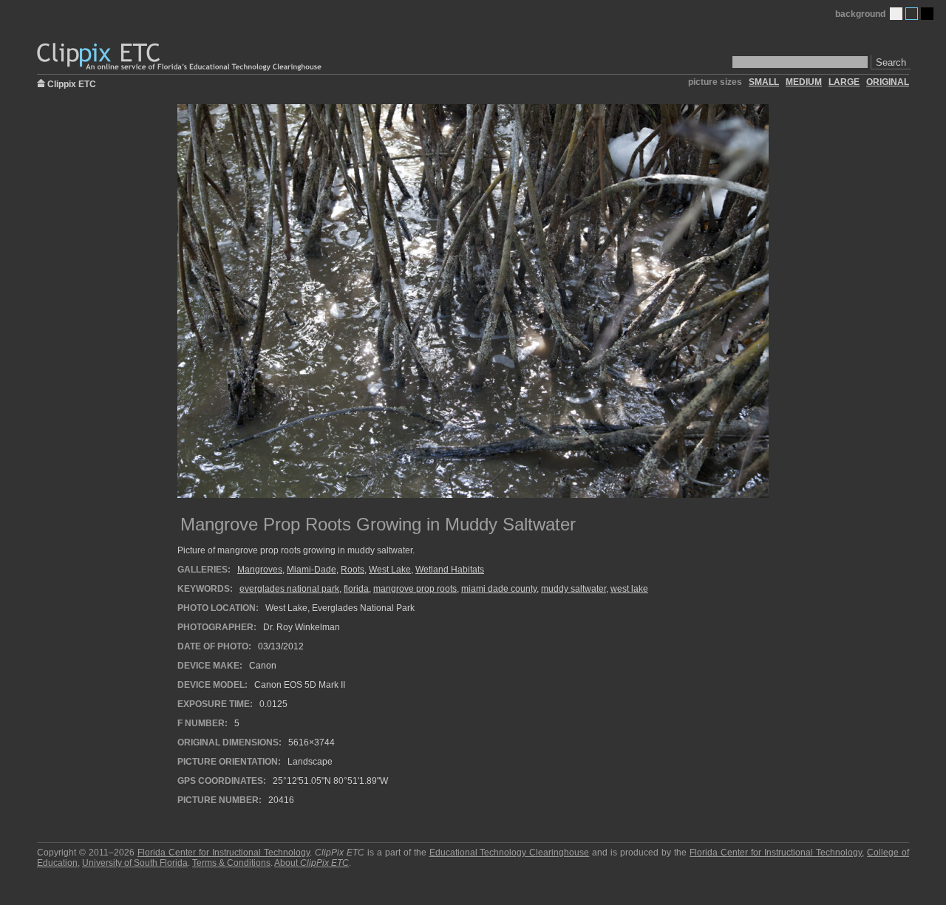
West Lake (390, 569)
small (764, 82)
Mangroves (259, 569)
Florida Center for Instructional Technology (223, 852)
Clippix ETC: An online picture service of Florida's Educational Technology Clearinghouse (180, 57)
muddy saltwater (573, 589)
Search (891, 62)
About (311, 863)
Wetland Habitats (449, 569)
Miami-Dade (311, 569)
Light (896, 13)
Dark (927, 13)
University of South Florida (135, 863)
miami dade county (499, 589)
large (844, 82)
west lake (629, 589)
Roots (352, 569)
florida (356, 589)
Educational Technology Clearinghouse (509, 852)
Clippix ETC (71, 83)
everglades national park (289, 589)
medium (804, 82)
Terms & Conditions (231, 863)
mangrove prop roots (415, 589)
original (887, 82)
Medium (911, 13)
